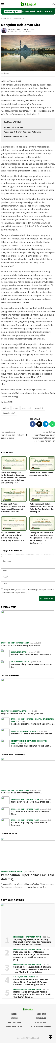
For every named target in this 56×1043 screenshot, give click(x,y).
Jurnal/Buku (16, 652)
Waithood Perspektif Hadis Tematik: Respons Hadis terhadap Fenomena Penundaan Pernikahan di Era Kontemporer (13, 477)
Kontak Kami (41, 1022)
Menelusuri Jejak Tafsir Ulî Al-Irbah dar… (31, 802)
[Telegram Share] (46, 424)
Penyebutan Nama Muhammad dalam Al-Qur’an (14, 435)
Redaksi (14, 1018)
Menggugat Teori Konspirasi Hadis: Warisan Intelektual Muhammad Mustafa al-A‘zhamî (13, 508)
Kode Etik (41, 1014)
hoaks (15, 408)
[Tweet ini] (39, 424)
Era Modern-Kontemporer (12, 643)
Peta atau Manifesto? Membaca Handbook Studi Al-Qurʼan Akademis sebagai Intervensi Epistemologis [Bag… (31, 956)
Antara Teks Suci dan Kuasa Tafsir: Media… (32, 654)
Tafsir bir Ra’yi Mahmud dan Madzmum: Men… (30, 812)
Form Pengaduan (14, 1026)
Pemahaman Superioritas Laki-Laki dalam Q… (27, 877)
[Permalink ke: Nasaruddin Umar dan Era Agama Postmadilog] (42, 463)
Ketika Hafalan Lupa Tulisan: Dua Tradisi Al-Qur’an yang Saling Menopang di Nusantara (12, 536)
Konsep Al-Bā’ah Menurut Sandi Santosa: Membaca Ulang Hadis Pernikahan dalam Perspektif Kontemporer (41, 537)
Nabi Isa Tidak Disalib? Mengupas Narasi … (21, 645)
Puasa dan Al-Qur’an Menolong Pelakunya (22, 132)
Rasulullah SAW (9, 413)
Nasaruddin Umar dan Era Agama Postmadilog (41, 473)
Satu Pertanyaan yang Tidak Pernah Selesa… (29, 823)
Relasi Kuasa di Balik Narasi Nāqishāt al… (31, 746)
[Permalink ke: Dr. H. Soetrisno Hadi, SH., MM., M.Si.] (4, 30)
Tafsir (26, 643)
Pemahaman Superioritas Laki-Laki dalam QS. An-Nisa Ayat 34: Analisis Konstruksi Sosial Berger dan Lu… (30, 982)
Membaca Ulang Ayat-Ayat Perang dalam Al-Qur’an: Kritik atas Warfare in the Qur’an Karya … (32, 994)
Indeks (14, 1014)
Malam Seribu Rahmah (14, 127)
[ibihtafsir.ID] (28, 4)
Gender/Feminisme (18, 741)
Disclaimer (41, 1018)
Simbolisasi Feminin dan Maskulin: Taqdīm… (32, 733)
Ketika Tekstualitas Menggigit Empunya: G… (33, 724)
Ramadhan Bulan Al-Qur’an (16, 136)
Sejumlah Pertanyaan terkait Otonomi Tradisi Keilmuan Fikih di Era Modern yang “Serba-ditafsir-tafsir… (32, 969)
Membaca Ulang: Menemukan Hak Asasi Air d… (31, 665)
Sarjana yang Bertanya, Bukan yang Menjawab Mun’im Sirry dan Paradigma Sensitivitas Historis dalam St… (32, 942)
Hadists (6, 408)
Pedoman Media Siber (41, 1026)
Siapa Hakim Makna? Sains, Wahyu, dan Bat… (23, 713)
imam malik (26, 408)
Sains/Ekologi (17, 662)
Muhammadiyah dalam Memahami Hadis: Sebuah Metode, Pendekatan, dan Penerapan (41, 508)
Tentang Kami (14, 1022)
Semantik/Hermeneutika (11, 711)
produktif (39, 408)
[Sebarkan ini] (33, 424)
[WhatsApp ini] (52, 424)
